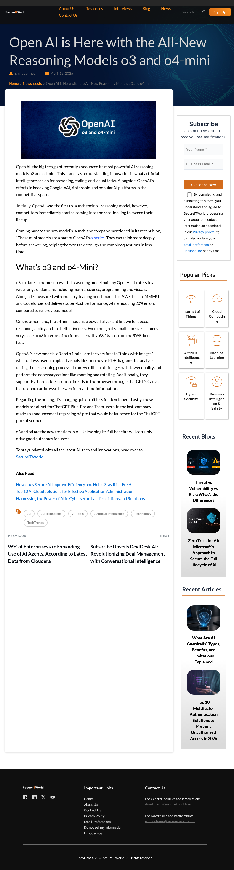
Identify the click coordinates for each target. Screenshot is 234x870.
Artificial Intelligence (109, 514)
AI (29, 514)
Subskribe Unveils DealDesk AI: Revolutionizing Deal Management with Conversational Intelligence (127, 554)
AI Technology (51, 514)
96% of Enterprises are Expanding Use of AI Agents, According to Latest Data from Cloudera (47, 554)
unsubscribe (193, 251)
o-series (97, 237)
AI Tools (78, 514)
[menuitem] (67, 8)
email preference (196, 245)
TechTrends (35, 522)
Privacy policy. (204, 232)
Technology (143, 514)
